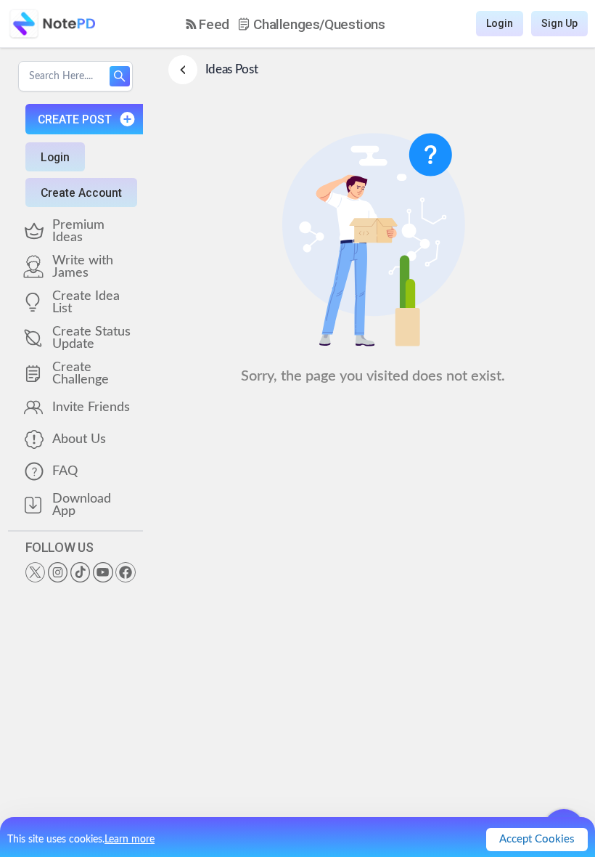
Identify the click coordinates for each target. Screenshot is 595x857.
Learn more (129, 839)
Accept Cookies (537, 839)
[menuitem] (207, 24)
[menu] (285, 24)
